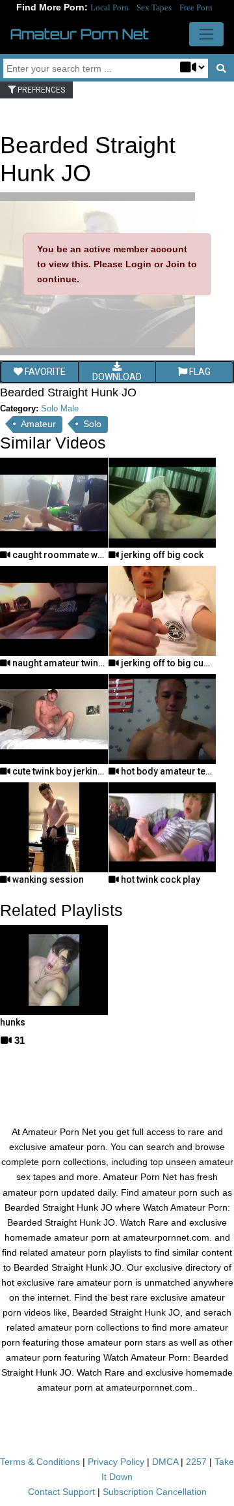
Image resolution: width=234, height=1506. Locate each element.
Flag (199, 371)
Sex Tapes (154, 7)
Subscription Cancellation (155, 1491)
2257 (196, 1461)
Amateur (38, 424)
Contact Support (61, 1491)
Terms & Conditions (40, 1461)
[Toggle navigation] (206, 34)
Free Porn (196, 7)
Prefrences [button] (40, 90)
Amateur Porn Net (79, 33)
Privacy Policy (116, 1461)
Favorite (44, 371)
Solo (92, 424)
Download (117, 377)
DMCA (165, 1461)
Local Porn (109, 7)
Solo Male (60, 408)
